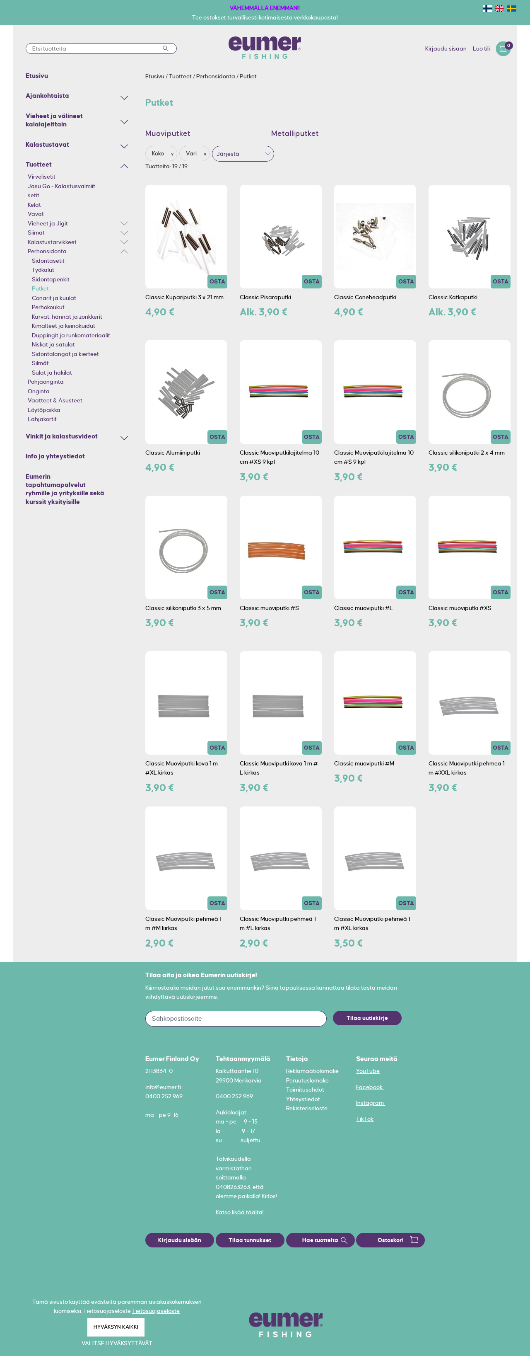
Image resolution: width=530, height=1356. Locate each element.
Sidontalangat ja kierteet (65, 354)
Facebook (370, 1087)
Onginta (39, 391)
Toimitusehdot (305, 1089)
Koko (158, 153)
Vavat (36, 214)
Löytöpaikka (44, 410)
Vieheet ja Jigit (48, 223)
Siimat (36, 232)
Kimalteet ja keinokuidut (63, 325)
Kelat (34, 204)
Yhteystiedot (303, 1099)
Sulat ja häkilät (52, 372)
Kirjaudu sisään (446, 48)
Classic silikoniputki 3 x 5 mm (183, 608)
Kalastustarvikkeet (52, 242)
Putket (40, 288)
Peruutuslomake (307, 1080)
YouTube (368, 1071)
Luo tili (481, 48)
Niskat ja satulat (53, 344)
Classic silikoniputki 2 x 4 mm (467, 452)
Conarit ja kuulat (54, 298)
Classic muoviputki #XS (460, 608)
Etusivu (155, 76)
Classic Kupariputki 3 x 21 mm (184, 297)
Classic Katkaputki (453, 297)
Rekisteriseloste (307, 1108)
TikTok (364, 1119)
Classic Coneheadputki (365, 297)
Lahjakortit (42, 419)
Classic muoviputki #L (363, 608)
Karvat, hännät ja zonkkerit (67, 316)
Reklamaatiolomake (312, 1071)
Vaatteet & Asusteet (55, 400)
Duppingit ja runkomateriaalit (71, 335)
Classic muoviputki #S (269, 608)
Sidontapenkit (51, 279)
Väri (192, 153)
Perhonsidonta (47, 251)
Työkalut (43, 269)
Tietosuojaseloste (156, 1311)
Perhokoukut (48, 307)
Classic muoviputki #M (364, 763)
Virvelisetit (41, 176)
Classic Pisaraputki (265, 297)
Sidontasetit (48, 260)
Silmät (40, 363)
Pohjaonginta (46, 381)
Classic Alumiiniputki (172, 452)
